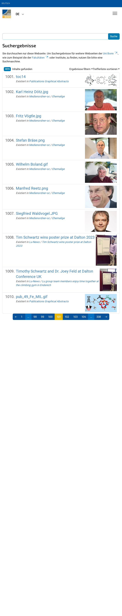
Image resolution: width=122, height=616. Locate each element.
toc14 (21, 76)
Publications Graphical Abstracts (49, 81)
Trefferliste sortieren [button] (105, 69)
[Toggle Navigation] (115, 13)
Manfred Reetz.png (32, 188)
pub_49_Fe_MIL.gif (31, 296)
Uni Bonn (108, 53)
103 (75, 316)
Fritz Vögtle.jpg (28, 116)
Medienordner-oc (39, 96)
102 (67, 316)
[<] (16, 317)
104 (84, 316)
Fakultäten (38, 57)
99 (42, 316)
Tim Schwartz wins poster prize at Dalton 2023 (55, 237)
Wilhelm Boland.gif (32, 164)
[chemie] (6, 14)
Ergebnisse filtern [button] (79, 69)
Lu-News (34, 242)
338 (98, 316)
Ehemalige (58, 96)
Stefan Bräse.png (30, 140)
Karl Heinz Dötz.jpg (32, 92)
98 (35, 316)
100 (50, 316)
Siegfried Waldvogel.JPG (37, 213)
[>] (106, 317)
